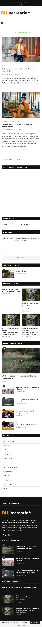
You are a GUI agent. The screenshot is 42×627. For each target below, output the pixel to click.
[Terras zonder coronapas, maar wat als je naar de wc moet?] (8, 402)
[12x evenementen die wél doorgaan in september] (8, 414)
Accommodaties (8, 441)
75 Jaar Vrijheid (21, 271)
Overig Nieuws (6, 65)
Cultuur (5, 450)
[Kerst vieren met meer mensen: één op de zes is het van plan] (8, 426)
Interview (6, 463)
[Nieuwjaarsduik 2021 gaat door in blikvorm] (8, 390)
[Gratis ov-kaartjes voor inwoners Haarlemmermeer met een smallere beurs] (31, 295)
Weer (5, 489)
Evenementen (7, 458)
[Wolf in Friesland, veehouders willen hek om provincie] (21, 360)
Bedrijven (6, 445)
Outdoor (6, 476)
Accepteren (34, 622)
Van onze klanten (8, 484)
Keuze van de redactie (10, 467)
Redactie (26, 2)
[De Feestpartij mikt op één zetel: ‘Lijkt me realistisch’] (21, 49)
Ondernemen (5, 121)
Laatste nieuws (18, 2)
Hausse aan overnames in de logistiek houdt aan (11, 290)
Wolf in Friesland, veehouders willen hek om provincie (19, 377)
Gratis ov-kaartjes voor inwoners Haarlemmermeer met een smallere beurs (30, 306)
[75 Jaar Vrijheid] (8, 274)
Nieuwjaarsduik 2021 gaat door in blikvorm (27, 388)
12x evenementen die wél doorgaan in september (25, 412)
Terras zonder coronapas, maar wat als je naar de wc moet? (27, 400)
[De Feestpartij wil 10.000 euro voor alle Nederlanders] (21, 105)
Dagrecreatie (7, 454)
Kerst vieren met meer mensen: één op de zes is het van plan (27, 424)
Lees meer (21, 625)
